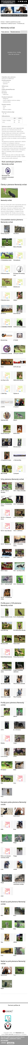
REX (2, 915)
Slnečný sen (16, 286)
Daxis (2, 366)
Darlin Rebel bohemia (6, 657)
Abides (15, 300)
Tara (2, 942)
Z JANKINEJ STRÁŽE (6, 326)
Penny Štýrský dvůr (18, 657)
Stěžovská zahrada (18, 380)
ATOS (15, 756)
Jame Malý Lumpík (5, 697)
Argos (15, 743)
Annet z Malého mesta (6, 617)
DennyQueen (16, 260)
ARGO (15, 942)
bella (2, 829)
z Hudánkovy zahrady (6, 353)
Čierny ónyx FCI (5, 233)
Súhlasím (3, 1042)
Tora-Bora (16, 233)
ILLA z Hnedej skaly (18, 617)
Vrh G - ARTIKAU (17, 530)
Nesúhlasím (11, 1043)
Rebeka (3, 743)
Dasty (2, 928)
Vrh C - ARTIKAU (17, 557)
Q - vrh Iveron (17, 729)
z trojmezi (16, 406)
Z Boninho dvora (5, 300)
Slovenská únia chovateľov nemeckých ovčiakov (8, 177)
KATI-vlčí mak (17, 366)
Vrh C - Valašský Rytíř (6, 584)
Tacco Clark (16, 643)
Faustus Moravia (5, 433)
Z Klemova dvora (5, 273)
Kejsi (2, 796)
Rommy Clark (4, 643)
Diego (2, 882)
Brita (14, 829)
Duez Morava (16, 313)
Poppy (15, 856)
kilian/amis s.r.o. (20, 1032)
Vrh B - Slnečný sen (6, 544)
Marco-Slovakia (17, 246)
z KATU (3, 406)
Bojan (15, 842)
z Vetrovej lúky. (17, 460)
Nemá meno (16, 816)
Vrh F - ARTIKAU (5, 557)
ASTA (2, 729)
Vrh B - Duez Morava (6, 530)
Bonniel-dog (4, 340)
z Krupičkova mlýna (6, 460)
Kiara (14, 955)
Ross (14, 915)
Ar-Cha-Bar (4, 286)
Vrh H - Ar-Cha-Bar (18, 517)
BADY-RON (16, 433)
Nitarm (15, 420)
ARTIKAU (3, 313)
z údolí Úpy (4, 393)
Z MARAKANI (4, 446)
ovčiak (15, 869)
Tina (14, 975)
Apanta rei (16, 393)
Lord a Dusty (4, 756)
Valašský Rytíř (4, 420)
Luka (2, 869)
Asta (2, 955)
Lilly (2, 816)
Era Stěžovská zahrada (19, 630)
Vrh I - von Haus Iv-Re (19, 570)
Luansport (16, 473)
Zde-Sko (3, 246)
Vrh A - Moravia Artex (18, 584)
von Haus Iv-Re (5, 380)
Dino (14, 928)
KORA (2, 716)
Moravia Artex (17, 446)
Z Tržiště (15, 340)
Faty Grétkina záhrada (19, 683)
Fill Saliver (3, 769)
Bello (14, 769)
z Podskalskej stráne (6, 260)
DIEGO (15, 716)
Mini (2, 783)
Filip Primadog (17, 697)
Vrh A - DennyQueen (18, 504)
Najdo (2, 988)
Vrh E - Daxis (4, 570)
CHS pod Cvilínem (18, 353)
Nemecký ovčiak (6, 200)
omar (2, 896)
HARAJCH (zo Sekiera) (19, 326)
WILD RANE (4, 473)
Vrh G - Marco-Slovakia (19, 490)
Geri (2, 842)
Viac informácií (4, 1040)
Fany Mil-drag (4, 630)
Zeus (14, 783)
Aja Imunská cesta (5, 683)
